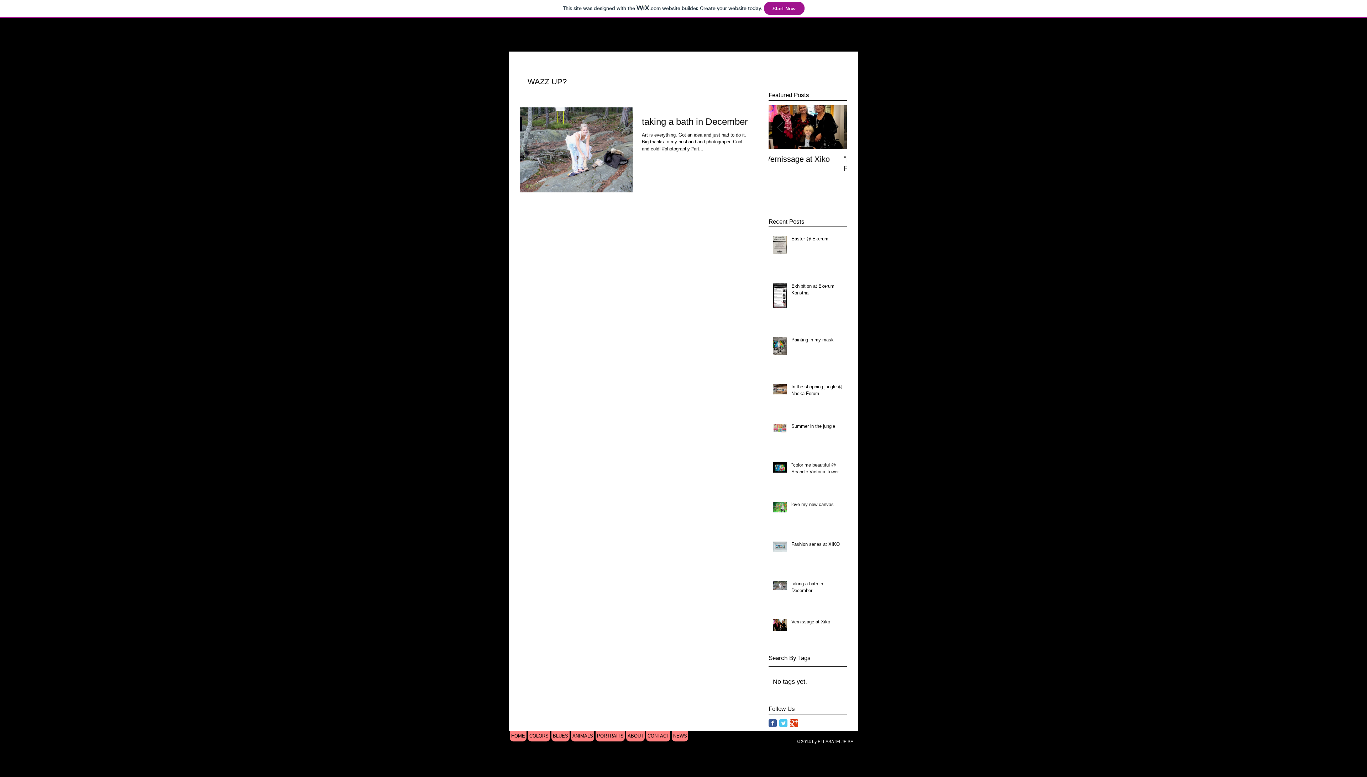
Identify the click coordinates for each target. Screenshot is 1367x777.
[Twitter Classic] (783, 723)
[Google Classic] (794, 723)
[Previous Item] (780, 127)
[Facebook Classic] (773, 723)
